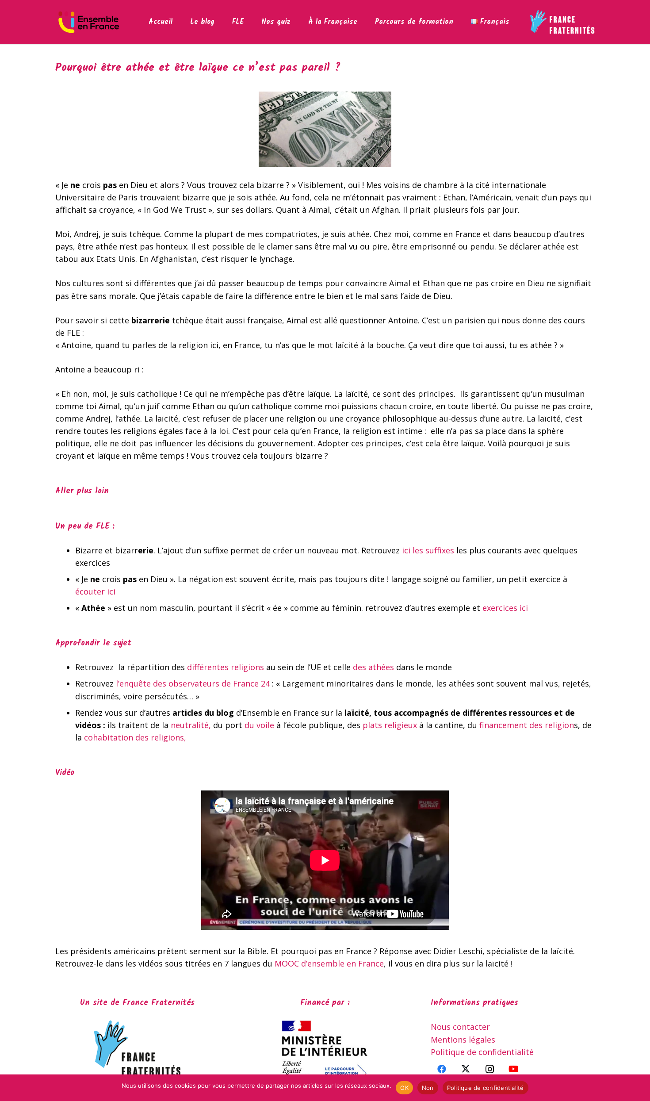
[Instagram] (489, 1069)
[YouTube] (513, 1069)
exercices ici (506, 607)
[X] (466, 1069)
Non (428, 1087)
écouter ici (95, 591)
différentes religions (225, 667)
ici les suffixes (428, 550)
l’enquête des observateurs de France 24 (193, 683)
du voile (259, 725)
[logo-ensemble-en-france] (88, 22)
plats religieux (390, 725)
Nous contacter (460, 1026)
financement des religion (526, 725)
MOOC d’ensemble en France (328, 963)
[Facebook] (442, 1069)
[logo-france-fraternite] (562, 22)
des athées (373, 667)
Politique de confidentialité (482, 1052)
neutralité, (191, 725)
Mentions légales (463, 1039)
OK (404, 1087)
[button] (250, 22)
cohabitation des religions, (136, 737)
